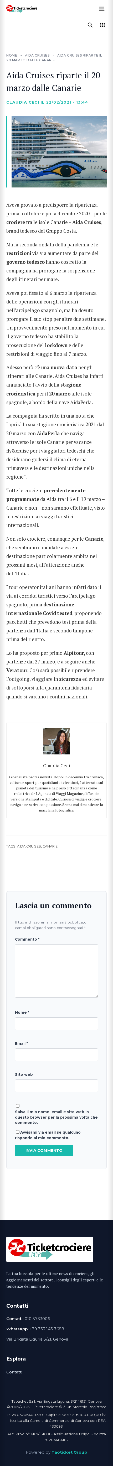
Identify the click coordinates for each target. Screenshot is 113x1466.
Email (21, 1043)
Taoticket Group (69, 1452)
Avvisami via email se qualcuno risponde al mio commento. (48, 1135)
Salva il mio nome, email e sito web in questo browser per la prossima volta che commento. (56, 1117)
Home (11, 55)
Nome (22, 1012)
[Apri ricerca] (90, 25)
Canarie (50, 846)
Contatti (14, 1371)
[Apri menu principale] (102, 9)
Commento (27, 939)
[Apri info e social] (102, 25)
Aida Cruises (37, 55)
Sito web (24, 1074)
